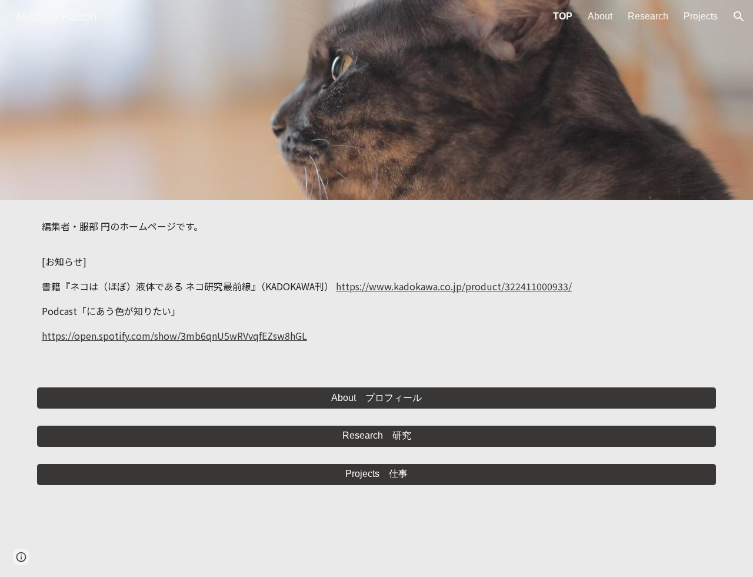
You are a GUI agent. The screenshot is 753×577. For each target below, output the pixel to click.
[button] (739, 16)
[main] (376, 286)
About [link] (600, 16)
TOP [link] (562, 16)
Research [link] (648, 16)
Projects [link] (701, 16)
